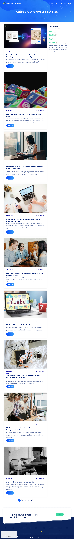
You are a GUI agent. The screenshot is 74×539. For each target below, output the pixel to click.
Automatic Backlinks (53, 28)
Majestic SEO (52, 35)
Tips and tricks (52, 41)
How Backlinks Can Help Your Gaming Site (20, 482)
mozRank (51, 37)
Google (50, 31)
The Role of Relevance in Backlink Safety (19, 325)
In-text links (51, 32)
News (50, 38)
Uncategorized (52, 42)
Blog (61, 3)
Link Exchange (52, 34)
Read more (10, 66)
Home (51, 3)
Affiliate (56, 3)
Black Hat (51, 30)
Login (69, 3)
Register (60, 514)
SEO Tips (51, 39)
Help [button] (65, 3)
